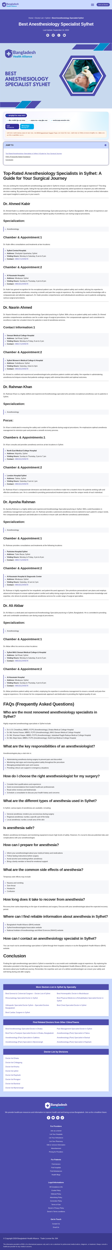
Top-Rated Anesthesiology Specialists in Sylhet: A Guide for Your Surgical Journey (34, 153)
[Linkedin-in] (58, 1117)
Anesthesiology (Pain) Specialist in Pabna (73, 1033)
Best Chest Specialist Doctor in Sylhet (71, 1005)
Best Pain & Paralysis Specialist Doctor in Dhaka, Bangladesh (29, 1033)
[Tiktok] (62, 1117)
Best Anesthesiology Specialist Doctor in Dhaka (23, 1029)
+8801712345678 (21, 259)
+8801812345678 (21, 284)
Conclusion (9, 160)
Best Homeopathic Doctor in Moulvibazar (73, 993)
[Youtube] (53, 1117)
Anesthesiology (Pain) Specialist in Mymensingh (24, 1042)
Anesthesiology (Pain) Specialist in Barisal (73, 1038)
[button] (92, 4)
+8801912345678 (21, 459)
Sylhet (47, 18)
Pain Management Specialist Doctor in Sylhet (74, 1029)
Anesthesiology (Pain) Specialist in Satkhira (22, 1038)
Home (31, 18)
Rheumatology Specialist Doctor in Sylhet (21, 998)
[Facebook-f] (48, 1117)
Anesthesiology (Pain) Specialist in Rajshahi (74, 1042)
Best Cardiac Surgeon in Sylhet (17, 1012)
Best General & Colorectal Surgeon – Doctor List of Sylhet (27, 993)
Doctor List (39, 18)
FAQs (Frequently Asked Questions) (18, 157)
